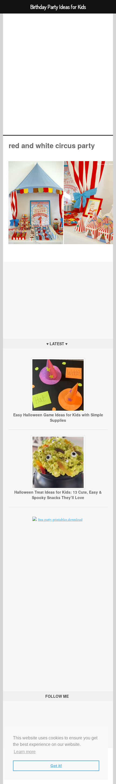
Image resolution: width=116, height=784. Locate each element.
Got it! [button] (56, 765)
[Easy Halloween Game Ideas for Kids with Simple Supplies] (58, 410)
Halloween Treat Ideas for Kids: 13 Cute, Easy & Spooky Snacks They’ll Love (58, 494)
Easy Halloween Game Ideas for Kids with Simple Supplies (58, 417)
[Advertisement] (58, 295)
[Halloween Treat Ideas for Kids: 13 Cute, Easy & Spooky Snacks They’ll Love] (58, 488)
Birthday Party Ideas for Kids (58, 74)
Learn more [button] (25, 751)
